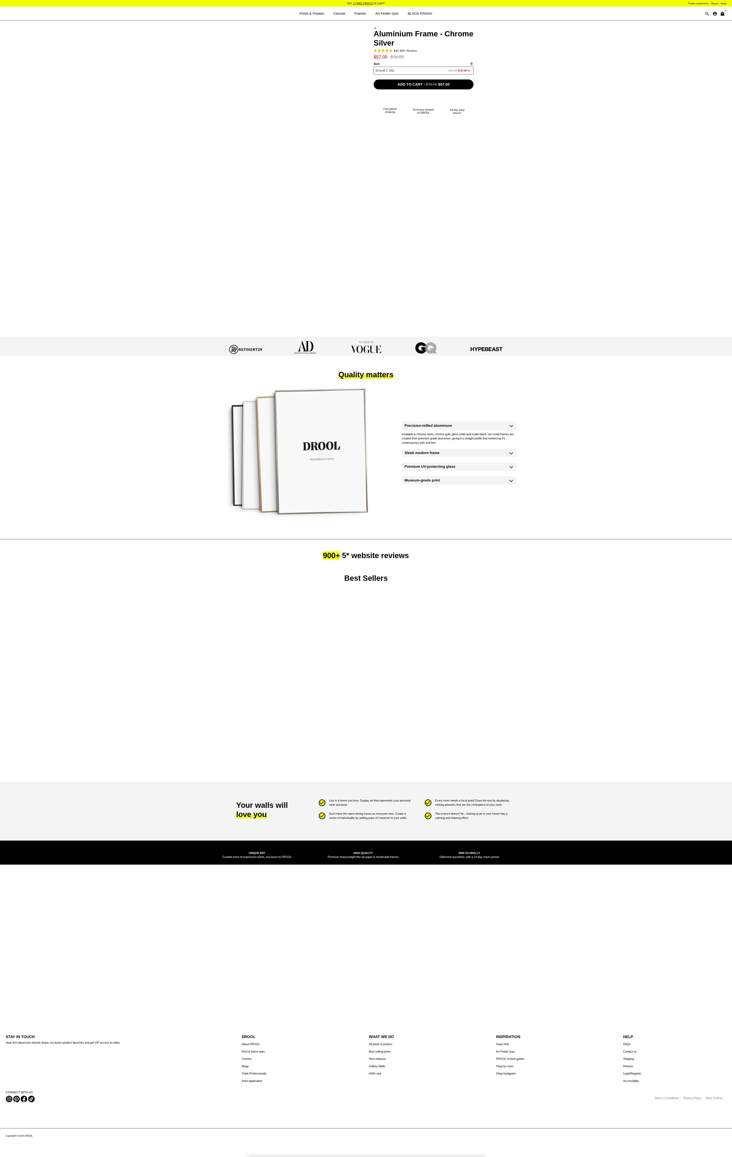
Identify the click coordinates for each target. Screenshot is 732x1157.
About (714, 3)
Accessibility (631, 1080)
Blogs (245, 1066)
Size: (377, 63)
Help (723, 3)
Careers (247, 1058)
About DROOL (251, 1044)
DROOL (29, 1136)
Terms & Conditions (667, 1098)
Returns (628, 1066)
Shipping (628, 1058)
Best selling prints (380, 1051)
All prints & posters (380, 1044)
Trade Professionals (254, 1073)
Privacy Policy (692, 1098)
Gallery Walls (377, 1066)
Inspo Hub (502, 1044)
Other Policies (714, 1098)
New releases (377, 1058)
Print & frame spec (253, 1051)
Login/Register (632, 1073)
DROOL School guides (510, 1058)
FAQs (626, 1044)
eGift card (375, 1073)
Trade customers (698, 3)
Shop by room (505, 1066)
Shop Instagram (506, 1073)
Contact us (630, 1051)
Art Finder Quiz (505, 1051)
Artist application (252, 1080)
